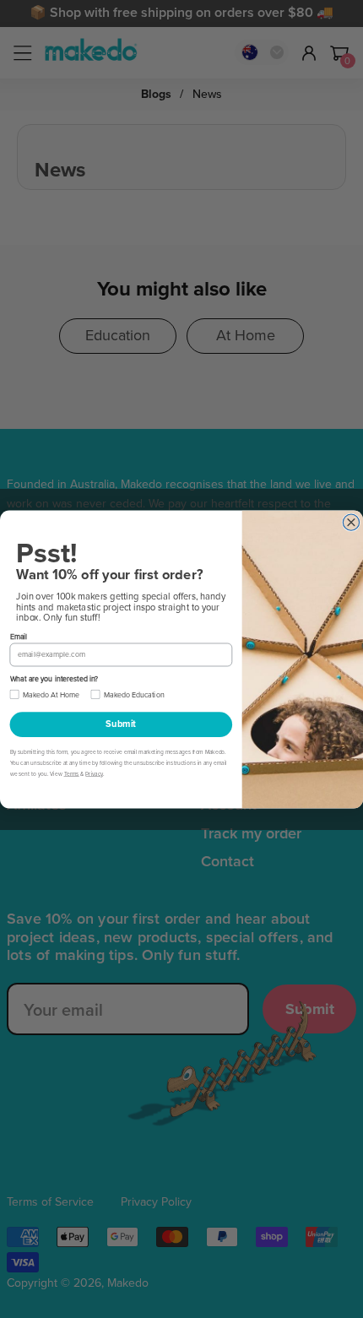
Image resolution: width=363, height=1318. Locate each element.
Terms (71, 774)
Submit (121, 724)
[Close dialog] (351, 522)
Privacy (93, 774)
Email (19, 636)
